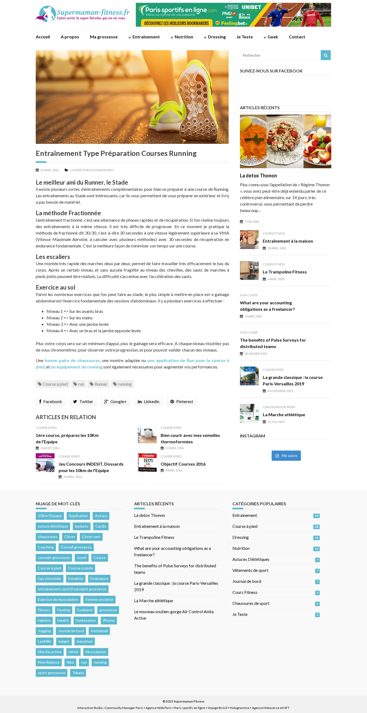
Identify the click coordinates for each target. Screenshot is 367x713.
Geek (273, 36)
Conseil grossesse (76, 547)
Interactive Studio (90, 708)
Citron (69, 536)
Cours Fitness (274, 233)
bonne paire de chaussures (72, 360)
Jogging (44, 630)
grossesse (108, 610)
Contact (297, 36)
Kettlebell (99, 630)
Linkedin (151, 401)
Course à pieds (80, 568)
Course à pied (80, 170)
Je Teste (244, 36)
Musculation (95, 651)
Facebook (52, 401)
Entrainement (146, 36)
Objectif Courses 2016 (183, 463)
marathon (85, 641)
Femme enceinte (99, 599)
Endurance (99, 578)
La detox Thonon (258, 175)
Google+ (118, 401)
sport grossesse (51, 672)
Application (78, 515)
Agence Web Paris (159, 708)
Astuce (101, 515)
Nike (70, 662)
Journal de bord (71, 630)
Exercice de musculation (58, 599)
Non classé (249, 295)
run (81, 383)
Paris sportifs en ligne (189, 708)
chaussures (47, 536)
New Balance (49, 662)
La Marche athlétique (284, 414)
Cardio (100, 526)
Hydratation (86, 620)
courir (82, 557)
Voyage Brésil (217, 708)
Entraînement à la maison (288, 240)
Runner (101, 383)
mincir (73, 651)
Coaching (46, 547)
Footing (63, 610)
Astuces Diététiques (250, 559)
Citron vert (91, 536)
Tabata (78, 672)
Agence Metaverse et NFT (271, 708)
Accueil (43, 36)
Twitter (86, 401)
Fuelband (84, 610)
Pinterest (184, 401)
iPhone (109, 620)
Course (99, 557)
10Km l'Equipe (50, 515)
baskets (81, 526)
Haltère (44, 620)
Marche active (50, 651)
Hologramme (239, 708)
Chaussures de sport (279, 407)
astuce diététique (53, 526)
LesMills (44, 641)
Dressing (217, 36)
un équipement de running (76, 366)
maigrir (64, 641)
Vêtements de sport (250, 570)
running (125, 383)
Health (63, 620)
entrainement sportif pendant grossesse (72, 589)
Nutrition (184, 36)
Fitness (44, 610)
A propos (70, 36)
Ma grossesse (104, 36)
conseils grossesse (54, 557)
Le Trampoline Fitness (285, 271)
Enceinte (75, 578)
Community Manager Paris (124, 708)
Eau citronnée (49, 578)
